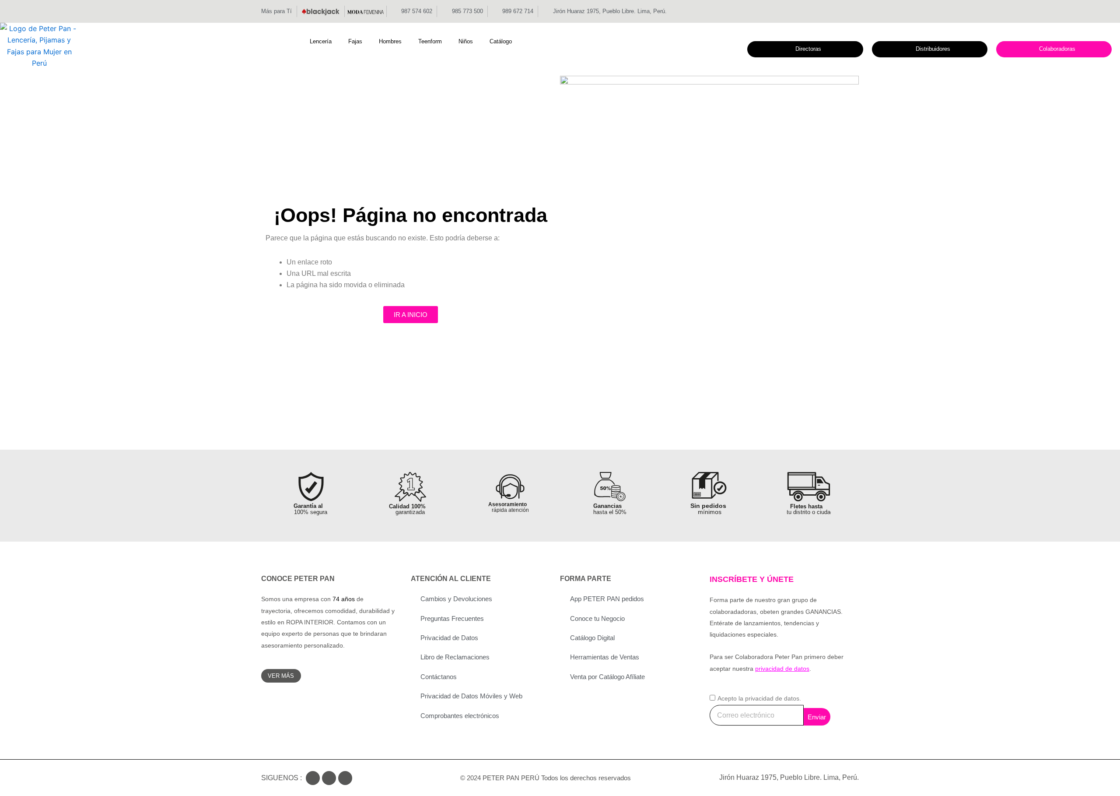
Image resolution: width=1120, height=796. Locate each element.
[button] (325, 41)
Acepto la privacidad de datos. (759, 698)
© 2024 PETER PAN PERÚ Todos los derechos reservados (545, 778)
